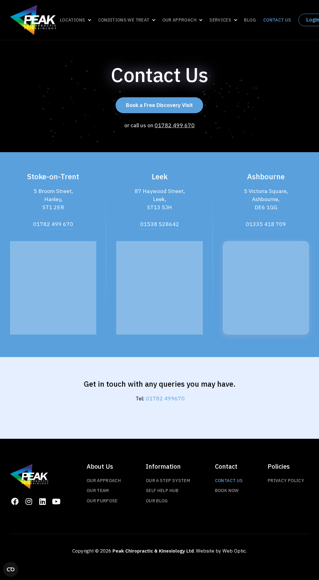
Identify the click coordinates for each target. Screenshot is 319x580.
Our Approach (179, 20)
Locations (72, 20)
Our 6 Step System (168, 480)
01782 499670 (165, 398)
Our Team (98, 490)
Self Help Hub (162, 490)
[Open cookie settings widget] (10, 569)
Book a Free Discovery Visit (159, 105)
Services (220, 20)
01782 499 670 (175, 125)
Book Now (227, 490)
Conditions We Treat (124, 20)
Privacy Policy (286, 480)
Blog (249, 20)
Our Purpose (102, 501)
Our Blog (157, 501)
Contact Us (277, 20)
